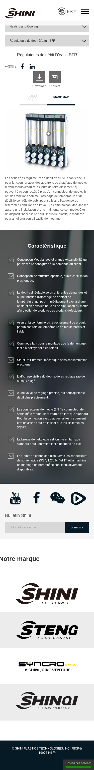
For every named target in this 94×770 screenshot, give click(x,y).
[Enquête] (55, 77)
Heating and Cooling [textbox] (24, 26)
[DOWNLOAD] (39, 77)
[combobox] (47, 26)
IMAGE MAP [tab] (61, 97)
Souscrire (76, 527)
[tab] (33, 99)
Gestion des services (78, 763)
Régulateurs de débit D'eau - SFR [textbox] (32, 40)
